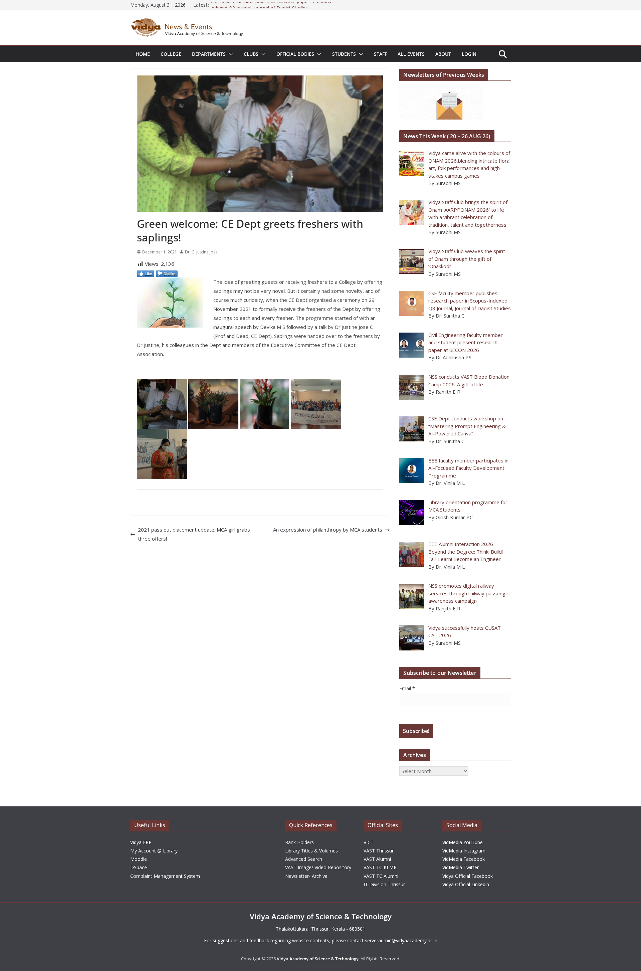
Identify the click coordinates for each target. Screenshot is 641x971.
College (171, 54)
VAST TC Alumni (381, 876)
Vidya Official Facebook (467, 876)
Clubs (251, 54)
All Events (411, 54)
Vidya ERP (141, 842)
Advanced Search (303, 859)
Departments (209, 54)
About (443, 54)
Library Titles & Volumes (311, 850)
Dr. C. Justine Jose (201, 252)
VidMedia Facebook (463, 859)
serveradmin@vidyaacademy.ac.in (401, 940)
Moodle (138, 859)
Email (407, 688)
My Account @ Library (154, 850)
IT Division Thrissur (384, 884)
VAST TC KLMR (380, 867)
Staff (380, 54)
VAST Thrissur (379, 850)
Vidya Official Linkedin (465, 884)
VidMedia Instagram (463, 850)
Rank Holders (299, 842)
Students (344, 54)
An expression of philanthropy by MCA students (327, 529)
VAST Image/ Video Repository (318, 867)
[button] (229, 54)
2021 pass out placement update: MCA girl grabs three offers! (194, 534)
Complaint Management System (165, 876)
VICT (369, 842)
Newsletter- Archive (306, 876)
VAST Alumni (377, 859)
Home (143, 54)
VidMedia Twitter (460, 867)
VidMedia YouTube (462, 842)
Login (469, 54)
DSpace (138, 867)
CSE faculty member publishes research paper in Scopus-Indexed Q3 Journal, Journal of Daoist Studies (271, 8)
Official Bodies (295, 54)
